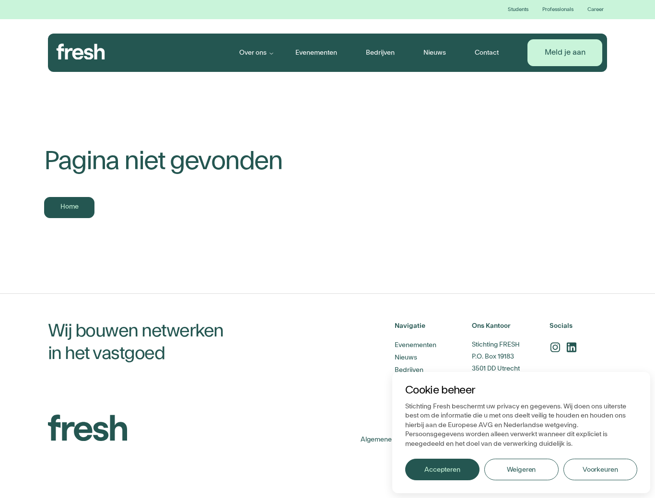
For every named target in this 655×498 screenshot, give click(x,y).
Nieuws (434, 52)
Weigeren (521, 469)
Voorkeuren (600, 469)
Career (595, 9)
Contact (487, 52)
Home (69, 206)
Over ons (253, 52)
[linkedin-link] (571, 347)
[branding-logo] (80, 52)
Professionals (557, 9)
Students (518, 9)
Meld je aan (565, 52)
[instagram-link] (555, 347)
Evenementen (316, 52)
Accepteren (442, 469)
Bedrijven (380, 52)
